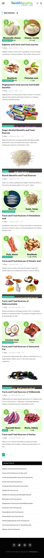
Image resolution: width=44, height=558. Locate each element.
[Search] (41, 3)
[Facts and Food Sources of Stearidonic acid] (22, 201)
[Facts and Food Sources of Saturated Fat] (22, 332)
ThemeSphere (33, 552)
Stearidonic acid (8, 211)
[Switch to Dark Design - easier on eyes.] (37, 3)
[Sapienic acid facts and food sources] (22, 30)
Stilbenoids (7, 387)
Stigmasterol (8, 80)
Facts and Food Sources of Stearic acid (21, 261)
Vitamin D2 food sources (10, 490)
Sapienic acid (7, 40)
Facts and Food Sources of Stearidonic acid (21, 217)
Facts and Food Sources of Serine (18, 434)
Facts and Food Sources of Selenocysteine (15, 302)
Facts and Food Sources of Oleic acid (14, 473)
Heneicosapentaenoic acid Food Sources (15, 521)
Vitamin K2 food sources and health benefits (16, 495)
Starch (5, 171)
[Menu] (3, 3)
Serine (5, 430)
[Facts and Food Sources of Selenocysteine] (22, 287)
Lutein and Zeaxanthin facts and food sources (17, 477)
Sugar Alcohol (8, 126)
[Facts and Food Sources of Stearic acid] (22, 246)
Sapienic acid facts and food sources (20, 44)
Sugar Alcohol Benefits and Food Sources (18, 131)
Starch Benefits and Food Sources (19, 175)
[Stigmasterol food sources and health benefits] (22, 70)
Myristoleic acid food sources (11, 499)
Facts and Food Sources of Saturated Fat (20, 348)
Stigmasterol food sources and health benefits (20, 86)
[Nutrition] (22, 3)
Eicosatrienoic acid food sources (13, 516)
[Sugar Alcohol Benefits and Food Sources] (22, 116)
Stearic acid (7, 257)
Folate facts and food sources (12, 482)
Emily (5, 48)
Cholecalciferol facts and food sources (15, 486)
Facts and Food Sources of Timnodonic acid (16, 525)
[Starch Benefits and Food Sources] (22, 161)
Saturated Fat (8, 342)
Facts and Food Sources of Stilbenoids (21, 392)
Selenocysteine (8, 297)
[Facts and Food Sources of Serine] (22, 420)
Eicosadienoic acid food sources (12, 512)
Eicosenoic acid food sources (11, 508)
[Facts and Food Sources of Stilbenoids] (22, 377)
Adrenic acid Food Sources (11, 529)
